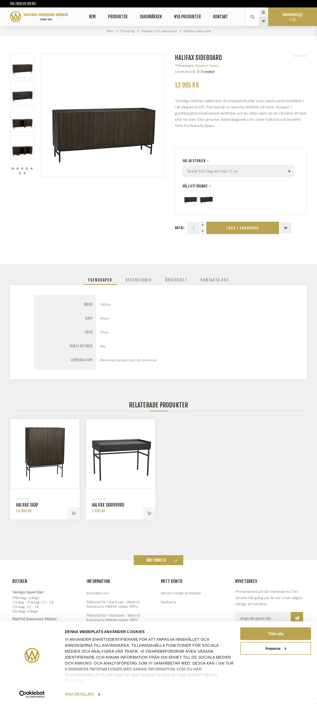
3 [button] (22, 168)
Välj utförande (195, 186)
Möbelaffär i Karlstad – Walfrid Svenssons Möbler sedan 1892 (112, 604)
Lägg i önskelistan (285, 227)
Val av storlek (194, 160)
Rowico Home (207, 65)
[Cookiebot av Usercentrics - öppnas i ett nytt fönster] (32, 694)
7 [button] (25, 173)
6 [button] (20, 173)
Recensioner (139, 279)
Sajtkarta (168, 602)
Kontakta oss (215, 279)
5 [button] (31, 168)
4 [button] (27, 168)
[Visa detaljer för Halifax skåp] (44, 453)
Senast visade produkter (181, 593)
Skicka (297, 618)
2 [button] (17, 168)
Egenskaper (100, 279)
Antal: (180, 227)
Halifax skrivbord (108, 505)
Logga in (267, 12)
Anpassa (272, 648)
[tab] (100, 280)
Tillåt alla (275, 634)
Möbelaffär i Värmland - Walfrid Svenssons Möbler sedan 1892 (113, 617)
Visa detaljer (79, 694)
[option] (22, 65)
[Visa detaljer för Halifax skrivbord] (120, 453)
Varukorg (292, 17)
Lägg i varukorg (243, 228)
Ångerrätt (176, 279)
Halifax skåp (27, 505)
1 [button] (13, 168)
